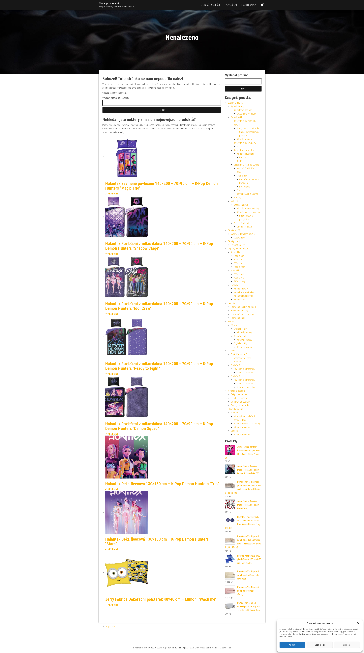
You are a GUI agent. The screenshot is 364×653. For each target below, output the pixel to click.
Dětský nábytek (241, 205)
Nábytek (234, 201)
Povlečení (231, 5)
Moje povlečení (109, 3)
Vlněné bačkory (241, 288)
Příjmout (292, 645)
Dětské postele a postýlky (248, 212)
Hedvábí (231, 303)
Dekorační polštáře (245, 168)
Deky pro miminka (239, 394)
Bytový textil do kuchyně (245, 150)
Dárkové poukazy (244, 332)
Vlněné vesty (239, 299)
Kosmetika (235, 252)
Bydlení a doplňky (236, 102)
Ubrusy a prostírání (245, 153)
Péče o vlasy (239, 267)
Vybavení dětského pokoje (243, 234)
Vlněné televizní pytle (243, 296)
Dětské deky (239, 237)
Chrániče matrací (239, 354)
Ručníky (240, 146)
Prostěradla (248, 5)
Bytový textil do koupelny (245, 143)
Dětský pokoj (234, 241)
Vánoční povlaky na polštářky (247, 423)
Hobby (231, 321)
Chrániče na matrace (249, 179)
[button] (358, 623)
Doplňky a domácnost (238, 248)
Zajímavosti (111, 626)
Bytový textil (236, 117)
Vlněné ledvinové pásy (244, 292)
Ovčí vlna (235, 285)
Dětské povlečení (211, 5)
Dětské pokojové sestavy (247, 208)
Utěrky (239, 161)
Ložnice (231, 350)
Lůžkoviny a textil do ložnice (246, 164)
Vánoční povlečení (242, 427)
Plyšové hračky (238, 245)
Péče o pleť (239, 256)
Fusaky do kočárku (239, 398)
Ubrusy (242, 157)
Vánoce (234, 412)
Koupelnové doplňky (243, 110)
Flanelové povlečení (245, 372)
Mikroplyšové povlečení (244, 416)
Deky (238, 172)
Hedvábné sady (238, 318)
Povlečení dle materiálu (244, 369)
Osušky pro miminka (240, 405)
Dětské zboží (234, 230)
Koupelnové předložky (246, 113)
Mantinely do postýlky (240, 401)
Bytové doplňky (237, 106)
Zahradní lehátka (244, 226)
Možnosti (347, 645)
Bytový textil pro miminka (247, 128)
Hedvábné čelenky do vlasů (243, 307)
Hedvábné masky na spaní (243, 314)
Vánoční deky (240, 420)
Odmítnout (320, 645)
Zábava (234, 325)
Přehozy (237, 197)
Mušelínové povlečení (246, 387)
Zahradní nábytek (241, 223)
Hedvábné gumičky (239, 310)
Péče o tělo (239, 259)
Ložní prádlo (241, 175)
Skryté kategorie (235, 409)
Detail (115, 193)
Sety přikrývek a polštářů (247, 194)
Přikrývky (240, 190)
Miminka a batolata (236, 390)
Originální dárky (240, 328)
